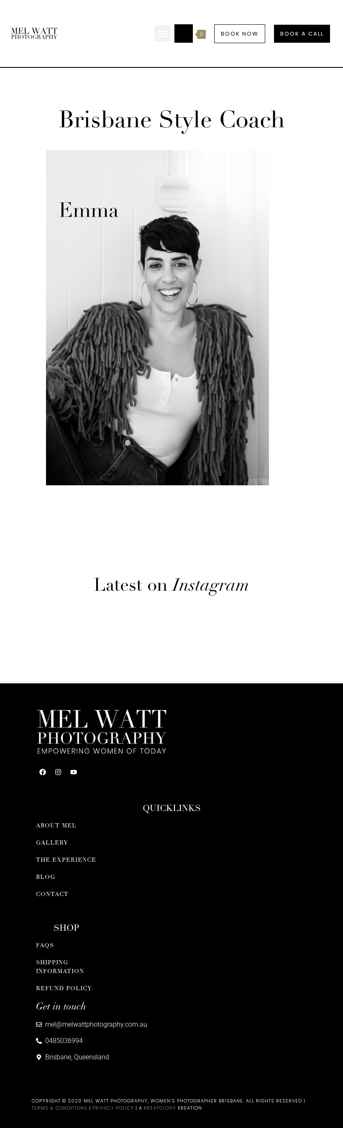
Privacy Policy (113, 1108)
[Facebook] (42, 772)
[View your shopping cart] (183, 33)
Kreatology (160, 1108)
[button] (162, 33)
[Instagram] (58, 772)
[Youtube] (73, 772)
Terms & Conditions (59, 1108)
